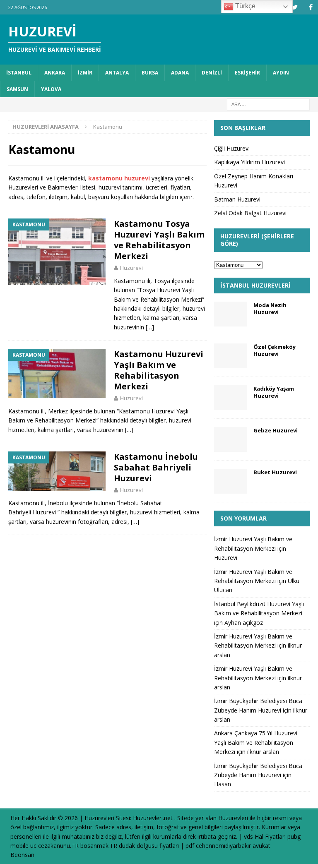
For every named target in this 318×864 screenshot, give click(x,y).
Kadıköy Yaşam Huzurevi (273, 392)
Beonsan (22, 855)
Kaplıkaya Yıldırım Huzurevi (249, 162)
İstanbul (18, 72)
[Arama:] (268, 104)
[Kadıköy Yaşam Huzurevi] (230, 397)
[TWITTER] (294, 7)
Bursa (150, 72)
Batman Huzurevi (237, 199)
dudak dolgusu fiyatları (149, 846)
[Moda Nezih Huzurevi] (230, 314)
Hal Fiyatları (270, 836)
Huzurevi (131, 267)
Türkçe (244, 6)
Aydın (281, 72)
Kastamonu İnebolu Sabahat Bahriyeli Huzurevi (156, 467)
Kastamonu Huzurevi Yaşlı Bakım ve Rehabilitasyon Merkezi (158, 370)
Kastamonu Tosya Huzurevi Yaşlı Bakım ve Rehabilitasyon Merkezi (159, 240)
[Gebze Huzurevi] (230, 439)
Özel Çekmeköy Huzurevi (274, 350)
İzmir (85, 72)
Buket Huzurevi (275, 472)
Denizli (212, 72)
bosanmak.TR (98, 846)
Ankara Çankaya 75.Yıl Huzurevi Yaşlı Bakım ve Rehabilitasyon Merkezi (255, 742)
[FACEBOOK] (311, 7)
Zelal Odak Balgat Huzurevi (250, 213)
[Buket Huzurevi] (230, 481)
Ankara (54, 72)
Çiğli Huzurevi (232, 148)
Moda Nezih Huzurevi (270, 308)
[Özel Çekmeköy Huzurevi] (230, 355)
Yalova (51, 89)
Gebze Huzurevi (275, 430)
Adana (180, 72)
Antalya (117, 72)
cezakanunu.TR (58, 846)
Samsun (17, 89)
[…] (150, 327)
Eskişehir (247, 72)
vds (248, 836)
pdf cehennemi (205, 846)
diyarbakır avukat (247, 846)
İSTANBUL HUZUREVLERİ (255, 285)
